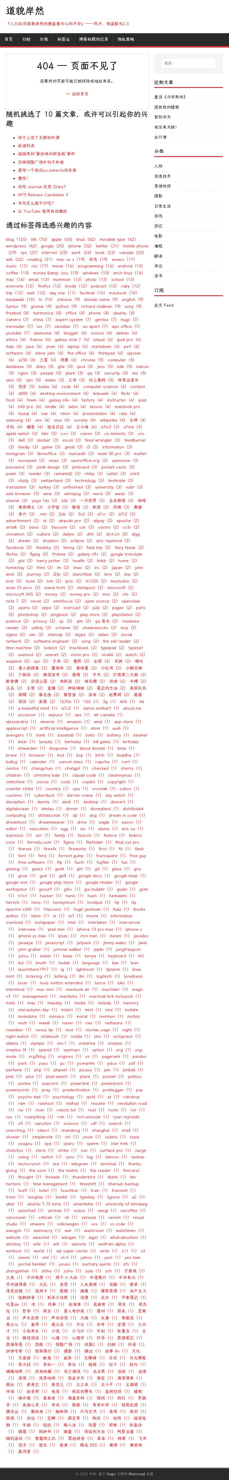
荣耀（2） (27, 694)
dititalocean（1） (54, 815)
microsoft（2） (121, 587)
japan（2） (122, 567)
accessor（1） (32, 714)
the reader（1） (106, 1170)
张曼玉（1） (128, 1331)
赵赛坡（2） (120, 694)
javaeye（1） (31, 942)
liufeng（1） (66, 976)
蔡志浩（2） (50, 694)
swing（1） (29, 1157)
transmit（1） (125, 1190)
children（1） (19, 775)
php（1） (43, 1070)
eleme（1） (109, 828)
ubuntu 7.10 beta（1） (49, 1204)
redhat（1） (77, 1103)
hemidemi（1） (123, 895)
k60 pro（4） (31, 406)
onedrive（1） (92, 1043)
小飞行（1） (83, 1331)
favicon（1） (90, 835)
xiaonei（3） (18, 500)
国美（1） (126, 1311)
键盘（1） (73, 1431)
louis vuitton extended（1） (66, 982)
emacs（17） (124, 259)
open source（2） (102, 601)
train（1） (100, 1190)
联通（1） (81, 1405)
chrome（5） (93, 360)
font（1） (27, 855)
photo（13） (98, 279)
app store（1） (129, 721)
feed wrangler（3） (104, 440)
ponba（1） (29, 1083)
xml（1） (50, 1257)
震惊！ (24, 178)
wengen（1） (74, 1237)
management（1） (40, 996)
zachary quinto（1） (102, 1264)
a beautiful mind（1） (39, 708)
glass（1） (122, 868)
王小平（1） (112, 1384)
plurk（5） (76, 373)
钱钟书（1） (50, 1431)
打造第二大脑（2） (131, 674)
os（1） (92, 1056)
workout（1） (19, 1251)
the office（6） (82, 353)
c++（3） (70, 433)
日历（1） (118, 1358)
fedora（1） (115, 835)
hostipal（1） (100, 902)
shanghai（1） (106, 1130)
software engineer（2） (57, 641)
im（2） (64, 567)
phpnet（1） (66, 1070)
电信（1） (60, 1391)
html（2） (46, 567)
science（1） (76, 1123)
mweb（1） (50, 1023)
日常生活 (162, 206)
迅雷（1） (97, 1425)
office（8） (76, 313)
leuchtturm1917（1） (38, 969)
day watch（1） (120, 795)
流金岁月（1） (81, 1378)
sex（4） (43, 420)
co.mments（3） (120, 433)
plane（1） (90, 1076)
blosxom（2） (65, 527)
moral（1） (87, 1016)
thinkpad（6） (112, 353)
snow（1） (93, 1137)
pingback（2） (65, 614)
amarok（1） (52, 721)
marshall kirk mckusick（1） (116, 996)
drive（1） (87, 822)
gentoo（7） (107, 319)
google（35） (54, 246)
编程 (158, 246)
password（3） (20, 467)
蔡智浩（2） (75, 694)
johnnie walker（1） (72, 949)
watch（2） (137, 654)
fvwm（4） (37, 400)
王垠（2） (36, 688)
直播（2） (56, 688)
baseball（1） (71, 735)
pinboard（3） (86, 467)
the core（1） (43, 1170)
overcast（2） (77, 607)
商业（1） (52, 1311)
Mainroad (137, 1474)
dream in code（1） (128, 815)
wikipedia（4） (114, 420)
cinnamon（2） (20, 534)
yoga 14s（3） (46, 500)
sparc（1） (74, 1143)
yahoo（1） (92, 1257)
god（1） (49, 875)
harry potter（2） (54, 560)
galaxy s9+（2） (93, 554)
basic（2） (39, 527)
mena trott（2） (60, 587)
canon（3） (91, 433)
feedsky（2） (49, 547)
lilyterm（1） (118, 969)
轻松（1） (52, 1425)
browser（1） (42, 755)
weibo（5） (56, 380)
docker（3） (49, 440)
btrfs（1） (105, 755)
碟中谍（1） (29, 1398)
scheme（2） (68, 627)
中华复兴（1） (132, 1277)
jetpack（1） (89, 942)
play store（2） (95, 614)
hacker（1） (52, 895)
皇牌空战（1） (118, 1391)
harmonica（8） (48, 313)
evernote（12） (21, 286)
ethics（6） (17, 339)
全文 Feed (164, 305)
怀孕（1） (106, 1338)
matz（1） (16, 1003)
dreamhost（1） (21, 822)
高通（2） (48, 701)
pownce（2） (19, 621)
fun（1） (129, 862)
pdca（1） (117, 1063)
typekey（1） (93, 1197)
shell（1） (131, 1130)
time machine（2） (24, 647)
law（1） (120, 962)
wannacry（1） (48, 1230)
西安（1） (139, 1411)
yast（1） (113, 1257)
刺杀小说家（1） (63, 1297)
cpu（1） (82, 788)
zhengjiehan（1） (23, 1271)
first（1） (108, 848)
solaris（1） (116, 1137)
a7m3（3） (111, 427)
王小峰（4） (87, 427)
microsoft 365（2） (25, 594)
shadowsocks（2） (101, 627)
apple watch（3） (23, 433)
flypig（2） (40, 554)
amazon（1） (79, 721)
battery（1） (119, 735)
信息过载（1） (19, 1291)
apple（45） (63, 239)
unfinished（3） (78, 487)
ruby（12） (132, 286)
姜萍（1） (40, 1324)
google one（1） (22, 882)
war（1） (74, 1230)
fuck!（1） (85, 862)
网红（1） (126, 1398)
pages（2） (123, 607)
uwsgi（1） (108, 1210)
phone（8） (100, 313)
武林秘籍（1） (48, 1371)
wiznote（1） (84, 1244)
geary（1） (43, 868)
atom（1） (101, 728)
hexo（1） (42, 902)
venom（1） (119, 1217)
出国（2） (103, 661)
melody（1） (110, 1003)
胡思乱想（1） (135, 1405)
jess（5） (106, 366)
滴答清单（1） (131, 1378)
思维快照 (162, 186)
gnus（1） (28, 875)
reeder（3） (40, 473)
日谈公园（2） (44, 681)
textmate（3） (122, 480)
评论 (158, 266)
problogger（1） (118, 1090)
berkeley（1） (78, 741)
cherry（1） (132, 768)
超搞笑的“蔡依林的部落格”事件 (46, 153)
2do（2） (68, 514)
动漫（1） (89, 1297)
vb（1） (72, 1217)
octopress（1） (128, 1036)
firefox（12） (51, 286)
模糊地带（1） (19, 1371)
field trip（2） (99, 547)
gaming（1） (18, 868)
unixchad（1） (32, 1210)
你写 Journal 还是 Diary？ (43, 186)
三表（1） (15, 1277)
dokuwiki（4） (106, 393)
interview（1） (32, 929)
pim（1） (112, 1070)
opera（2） (29, 607)
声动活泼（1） (65, 1318)
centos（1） (18, 768)
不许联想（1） (40, 1277)
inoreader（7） (20, 326)
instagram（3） (21, 453)
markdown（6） (107, 346)
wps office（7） (127, 326)
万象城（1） (135, 1271)
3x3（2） (87, 514)
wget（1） (99, 1237)
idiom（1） (41, 915)
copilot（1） (94, 781)
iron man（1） (94, 936)
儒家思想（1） (114, 1291)
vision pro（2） (85, 654)
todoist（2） (56, 647)
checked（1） (105, 768)
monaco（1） (62, 1016)
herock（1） (18, 902)
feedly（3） (29, 447)
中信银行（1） (103, 1277)
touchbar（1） (75, 1190)
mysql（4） (29, 413)
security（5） (117, 373)
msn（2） (112, 594)
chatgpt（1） (78, 768)
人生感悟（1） (94, 1284)
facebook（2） (20, 547)
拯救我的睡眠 (166, 107)
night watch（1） (22, 1036)
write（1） (110, 1251)
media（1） (85, 1003)
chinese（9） (70, 299)
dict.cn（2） (118, 534)
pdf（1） (137, 1063)
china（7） (43, 319)
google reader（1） (105, 882)
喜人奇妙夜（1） (79, 1311)
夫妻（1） (110, 1318)
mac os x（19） (72, 259)
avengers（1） (20, 735)
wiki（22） (16, 259)
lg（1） (68, 969)
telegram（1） (85, 1163)
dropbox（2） (56, 540)
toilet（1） (49, 1190)
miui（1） (114, 1009)
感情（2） (81, 674)
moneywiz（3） (32, 460)
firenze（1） (30, 848)
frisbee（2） (64, 554)
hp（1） (122, 902)
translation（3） (21, 487)
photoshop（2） (33, 614)
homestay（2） (20, 567)
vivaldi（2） (113, 654)
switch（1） (52, 1157)
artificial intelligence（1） (64, 728)
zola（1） (94, 1271)
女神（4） (138, 420)
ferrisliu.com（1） (44, 842)
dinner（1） (77, 808)
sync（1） (75, 1157)
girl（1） (85, 868)
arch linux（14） (129, 273)
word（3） (103, 493)
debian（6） (128, 333)
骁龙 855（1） (94, 1445)
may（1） (36, 1003)
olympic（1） (42, 1043)
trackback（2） (84, 647)
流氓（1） (27, 1378)
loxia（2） (35, 581)
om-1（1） (67, 1043)
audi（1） (121, 728)
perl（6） (133, 346)
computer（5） (122, 360)
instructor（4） (122, 400)
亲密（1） (69, 1284)
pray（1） (51, 1090)
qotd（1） (96, 1096)
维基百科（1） (81, 1398)
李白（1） (77, 1364)
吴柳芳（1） (104, 1304)
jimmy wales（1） (120, 942)
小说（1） (60, 1331)
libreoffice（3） (52, 453)
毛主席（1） (104, 1371)
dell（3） (26, 440)
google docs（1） (95, 875)
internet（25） (56, 252)
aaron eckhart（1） (102, 708)
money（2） (56, 594)
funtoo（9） (17, 306)
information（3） (118, 447)
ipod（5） (86, 366)
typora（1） (118, 1197)
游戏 (158, 216)
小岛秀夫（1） (36, 1331)
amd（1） (103, 721)
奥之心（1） (17, 1324)
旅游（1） (73, 1358)
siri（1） (73, 1137)
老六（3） (27, 514)
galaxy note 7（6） (73, 339)
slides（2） (109, 634)
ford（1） (47, 855)
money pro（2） (85, 594)
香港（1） (68, 1445)
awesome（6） (48, 333)
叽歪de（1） (18, 1304)
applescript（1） (22, 728)
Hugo (111, 1474)
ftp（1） (65, 862)
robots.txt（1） (71, 1110)
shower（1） (18, 1137)
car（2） (88, 527)
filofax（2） (17, 554)
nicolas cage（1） (103, 1029)
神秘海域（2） (81, 688)
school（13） (124, 279)
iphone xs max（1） (37, 936)
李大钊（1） (29, 1364)
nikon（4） (70, 413)
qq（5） (95, 373)
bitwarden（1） (33, 748)
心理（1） (60, 1338)
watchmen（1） (131, 1230)
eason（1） (133, 822)
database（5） (20, 366)
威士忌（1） (63, 1324)
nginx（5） (28, 373)
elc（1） (88, 828)
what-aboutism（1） (129, 1237)
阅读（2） (27, 701)
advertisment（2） (24, 520)
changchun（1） (47, 768)
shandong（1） (76, 1130)
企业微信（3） (122, 500)
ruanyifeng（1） (40, 1116)
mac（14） (16, 279)
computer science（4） (106, 386)
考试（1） (60, 1405)
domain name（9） (102, 299)
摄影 (158, 196)
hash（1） (98, 895)
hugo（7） (131, 319)
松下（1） (118, 1364)
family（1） (65, 835)
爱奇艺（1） (38, 1384)
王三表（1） (87, 1384)
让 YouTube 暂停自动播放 (42, 211)
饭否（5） (27, 386)
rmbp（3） (95, 473)
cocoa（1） (48, 781)
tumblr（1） (66, 1197)
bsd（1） (66, 755)
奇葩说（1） (133, 1318)
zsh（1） (114, 1271)
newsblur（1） (20, 1029)
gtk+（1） (73, 889)
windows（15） (97, 273)
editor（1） (17, 828)
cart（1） (131, 761)
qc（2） (67, 621)
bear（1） (28, 741)
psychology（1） (69, 1096)
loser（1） (28, 982)
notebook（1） (55, 1036)
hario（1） (76, 895)
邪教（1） (118, 1425)
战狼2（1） (95, 1344)
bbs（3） (50, 433)
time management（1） (55, 1184)
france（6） (41, 339)
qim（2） (85, 621)
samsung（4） (20, 420)
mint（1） (94, 1009)
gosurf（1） (50, 889)
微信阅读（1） (36, 1338)
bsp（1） (85, 755)
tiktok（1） (118, 1177)
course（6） (103, 333)
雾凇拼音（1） (81, 1438)
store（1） (45, 1150)
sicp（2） (129, 627)
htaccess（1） (58, 909)
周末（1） (127, 1304)
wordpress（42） (22, 246)
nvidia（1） (82, 1036)
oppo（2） (52, 607)
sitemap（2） (60, 634)
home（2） (129, 560)
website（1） (18, 1237)
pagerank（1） (116, 1056)
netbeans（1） (119, 1023)
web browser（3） (24, 493)
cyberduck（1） (49, 795)
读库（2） (97, 694)
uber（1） (16, 1204)
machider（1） (116, 989)
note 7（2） (17, 601)
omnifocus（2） (68, 601)
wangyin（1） (19, 1230)
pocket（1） (114, 1076)
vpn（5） (35, 380)
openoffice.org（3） (90, 460)
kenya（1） (96, 956)
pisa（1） (35, 1076)
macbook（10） (124, 293)
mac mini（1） (50, 989)
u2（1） (139, 1197)
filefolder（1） (100, 842)
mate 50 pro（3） (115, 453)
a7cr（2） (107, 514)
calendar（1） (43, 761)
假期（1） (69, 1291)
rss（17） (41, 266)
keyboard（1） (122, 956)
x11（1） (130, 1251)
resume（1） (103, 1103)
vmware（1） (42, 1224)
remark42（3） (68, 473)
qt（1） (114, 1096)
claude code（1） (89, 775)
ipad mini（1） (61, 929)
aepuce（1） (60, 714)
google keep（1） (131, 875)
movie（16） (64, 266)
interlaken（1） (103, 922)
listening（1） (39, 976)
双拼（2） (123, 661)
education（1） (44, 828)
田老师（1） (38, 1391)
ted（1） (61, 1163)
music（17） (18, 266)
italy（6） (15, 346)
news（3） (59, 460)
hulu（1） (122, 909)
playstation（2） (127, 614)
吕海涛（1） (80, 1304)
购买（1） (102, 1418)
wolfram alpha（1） (117, 1244)
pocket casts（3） (119, 467)
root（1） (97, 1110)
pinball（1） (134, 1070)
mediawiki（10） (21, 299)
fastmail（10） (94, 293)
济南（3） (122, 507)
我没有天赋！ (166, 127)
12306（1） (70, 701)
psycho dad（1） (34, 1096)
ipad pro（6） (130, 339)
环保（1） (15, 1391)
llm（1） (87, 976)
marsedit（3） (82, 453)
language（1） (96, 962)
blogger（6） (76, 333)
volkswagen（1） (73, 1224)
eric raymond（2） (114, 540)
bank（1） (46, 735)
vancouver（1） (21, 1217)
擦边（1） (93, 1351)
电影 (158, 236)
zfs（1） (131, 1264)
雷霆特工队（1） (50, 1438)
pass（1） (49, 1063)
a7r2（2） (128, 514)
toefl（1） (28, 1190)
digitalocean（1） (23, 808)
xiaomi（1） (29, 1257)
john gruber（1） (35, 949)
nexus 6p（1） (49, 1029)
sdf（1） (99, 1123)
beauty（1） (51, 741)
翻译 (158, 256)
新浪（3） (102, 507)
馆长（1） (48, 1445)
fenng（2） (74, 547)
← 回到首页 (77, 94)
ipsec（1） (68, 936)
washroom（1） (99, 1230)
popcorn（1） (55, 1083)
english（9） (134, 299)
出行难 (160, 137)
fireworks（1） (83, 848)
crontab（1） (105, 788)
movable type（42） (119, 239)
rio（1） (26, 1110)
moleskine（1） (33, 1016)
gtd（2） (26, 560)
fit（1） (126, 848)
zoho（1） (74, 1271)
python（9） (68, 306)
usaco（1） (85, 1210)
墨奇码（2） (63, 668)
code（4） (71, 386)
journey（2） (39, 574)
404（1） (129, 701)
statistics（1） (20, 1150)
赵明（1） (122, 1418)
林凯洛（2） (71, 681)
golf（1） (68, 875)
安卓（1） (106, 1324)
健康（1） (89, 1291)
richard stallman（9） (102, 306)
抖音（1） (137, 1344)
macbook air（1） (83, 989)
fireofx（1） (55, 848)
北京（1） (110, 1297)
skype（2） (86, 634)
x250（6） (28, 360)
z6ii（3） (69, 500)
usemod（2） (31, 654)
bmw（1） (127, 748)
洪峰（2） (118, 681)
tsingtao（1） (41, 1197)
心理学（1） (83, 1338)
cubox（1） (131, 788)
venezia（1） (94, 1217)
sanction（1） (48, 1123)
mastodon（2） (125, 581)
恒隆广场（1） (69, 1344)
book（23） (106, 252)
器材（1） (106, 1311)
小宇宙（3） (58, 507)
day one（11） (63, 293)
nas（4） (50, 413)
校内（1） (138, 1364)
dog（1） (98, 815)
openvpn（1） (77, 1049)
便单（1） (139, 1284)
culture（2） (49, 534)
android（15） (132, 266)
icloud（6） (104, 339)
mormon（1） (113, 1016)
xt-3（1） (70, 1257)
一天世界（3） (93, 500)
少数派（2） (29, 674)
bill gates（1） (107, 741)
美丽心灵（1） (36, 1405)
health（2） (84, 560)
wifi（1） (61, 1244)
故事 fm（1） (117, 1351)
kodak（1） (70, 962)
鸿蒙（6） (69, 360)
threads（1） (58, 1177)
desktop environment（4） (65, 393)
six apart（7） (96, 326)
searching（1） (21, 1130)
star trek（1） (125, 1143)
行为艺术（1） (94, 1411)
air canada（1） (110, 714)
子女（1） (85, 1324)
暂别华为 (162, 117)
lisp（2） (132, 574)
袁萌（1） (118, 1411)
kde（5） (126, 366)
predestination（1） (82, 1090)
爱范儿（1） (63, 1384)
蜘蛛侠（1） (67, 1411)
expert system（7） (74, 319)
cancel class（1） (76, 761)
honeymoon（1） (69, 902)
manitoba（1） (74, 996)
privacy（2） (45, 621)
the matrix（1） (73, 1170)
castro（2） (109, 527)
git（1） (102, 868)
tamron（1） (117, 1157)
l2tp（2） (62, 574)
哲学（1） (31, 1311)
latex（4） (79, 406)
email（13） (40, 279)
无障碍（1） (95, 1358)
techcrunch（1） (34, 1163)
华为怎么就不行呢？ (36, 203)
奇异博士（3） (32, 507)
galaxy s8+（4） (64, 400)
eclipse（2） (83, 540)
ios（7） (45, 326)
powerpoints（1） (23, 1090)
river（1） (45, 1110)
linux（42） (87, 239)
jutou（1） (28, 956)
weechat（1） (46, 1237)
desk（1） (72, 801)
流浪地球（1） (52, 1378)
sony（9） (134, 306)
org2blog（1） (42, 1056)
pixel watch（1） (62, 1076)
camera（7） (18, 319)
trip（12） (16, 293)
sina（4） (63, 420)
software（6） (20, 353)
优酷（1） (118, 1284)
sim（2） (37, 634)
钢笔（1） (27, 1431)
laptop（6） (79, 346)
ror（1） (139, 1110)
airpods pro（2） (75, 520)
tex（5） (140, 373)
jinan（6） (56, 346)
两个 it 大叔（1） (71, 1277)
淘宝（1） (106, 1378)
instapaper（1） (50, 922)
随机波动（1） (19, 1438)
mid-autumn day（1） (39, 1009)
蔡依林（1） (42, 1411)
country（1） (58, 788)
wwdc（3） (125, 493)
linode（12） (77, 286)
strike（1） (68, 1150)
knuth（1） (46, 962)
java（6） (35, 346)
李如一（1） (54, 1364)
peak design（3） (54, 467)
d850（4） (28, 393)
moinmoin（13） (68, 279)
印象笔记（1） (135, 1297)
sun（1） (89, 1150)
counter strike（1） (25, 788)
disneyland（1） (105, 808)
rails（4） (128, 413)
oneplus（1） (120, 1043)
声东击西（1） (36, 1318)
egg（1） (70, 828)
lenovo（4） (101, 406)
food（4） (15, 400)
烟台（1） (15, 1384)
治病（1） (127, 1371)
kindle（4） (56, 406)
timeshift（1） (93, 1184)
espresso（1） (20, 835)
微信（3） (81, 507)
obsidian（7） (68, 326)
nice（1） (74, 1029)
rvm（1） (66, 1116)
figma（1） (74, 842)
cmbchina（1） (20, 781)
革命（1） (106, 1438)
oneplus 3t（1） (21, 1049)
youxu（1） (70, 1264)
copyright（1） (121, 781)
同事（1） (57, 1304)
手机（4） (15, 427)
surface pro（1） (117, 1150)
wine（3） (53, 493)
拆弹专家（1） (19, 1351)
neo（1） (94, 1023)
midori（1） (72, 1009)
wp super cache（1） (77, 1251)
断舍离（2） (17, 681)
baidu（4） (49, 386)
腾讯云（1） (17, 1411)
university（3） (109, 487)
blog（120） (18, 239)
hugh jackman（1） (93, 909)
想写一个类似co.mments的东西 (47, 170)
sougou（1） (30, 1143)
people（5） (52, 373)
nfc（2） (131, 594)
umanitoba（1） (88, 1204)
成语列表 (26, 145)
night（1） (132, 1029)
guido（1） (127, 889)
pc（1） (68, 1063)
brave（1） (17, 755)
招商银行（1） (48, 1351)
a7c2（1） (71, 708)
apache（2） (129, 520)
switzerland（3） (57, 480)
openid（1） (50, 1049)
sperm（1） (98, 1143)
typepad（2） (114, 647)
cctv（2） (132, 527)
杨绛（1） (97, 1364)
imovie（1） (97, 915)
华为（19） (99, 259)
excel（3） (73, 440)
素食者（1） (54, 1398)
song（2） (91, 641)
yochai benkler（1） (37, 1264)
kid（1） (26, 962)
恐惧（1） (44, 1344)
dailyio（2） (74, 534)
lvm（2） (55, 581)
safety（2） (42, 627)
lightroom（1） (90, 969)
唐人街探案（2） (34, 668)
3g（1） (110, 701)
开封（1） (106, 1331)
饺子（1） (27, 1445)
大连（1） (89, 1318)
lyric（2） (74, 581)
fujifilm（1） (108, 862)
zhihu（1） (51, 1271)
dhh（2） (96, 534)
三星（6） (49, 360)
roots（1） (118, 1110)
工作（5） (77, 380)
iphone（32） (81, 246)
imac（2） (83, 567)
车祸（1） (31, 1425)
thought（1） (31, 1177)
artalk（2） (17, 527)
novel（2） (41, 601)
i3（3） (94, 447)
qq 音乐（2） (107, 621)
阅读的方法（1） (100, 1431)
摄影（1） (73, 1351)
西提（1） (15, 1418)
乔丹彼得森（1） (22, 1284)
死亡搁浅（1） (77, 1371)
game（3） (52, 447)
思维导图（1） (19, 1344)
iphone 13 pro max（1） (100, 929)
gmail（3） (75, 447)
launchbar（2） (88, 574)
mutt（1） (28, 1023)
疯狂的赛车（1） (87, 1391)
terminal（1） (113, 1163)
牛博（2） (139, 681)
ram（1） (27, 1103)
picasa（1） (91, 1070)
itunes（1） (121, 936)
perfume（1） (19, 1070)
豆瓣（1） (56, 1418)
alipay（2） (104, 520)
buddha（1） (129, 755)
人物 (158, 166)
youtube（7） (19, 333)
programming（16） (97, 266)
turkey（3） (50, 487)
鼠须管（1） (29, 1451)
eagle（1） (109, 822)
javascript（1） (60, 942)
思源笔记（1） (131, 1338)
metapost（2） (91, 587)
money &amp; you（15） (57, 273)
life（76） (40, 239)
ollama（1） (17, 1043)
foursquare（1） (112, 855)
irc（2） (102, 567)
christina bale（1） (52, 775)
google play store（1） (62, 882)
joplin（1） (104, 949)
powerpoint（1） (117, 1083)
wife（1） (42, 1244)
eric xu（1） (134, 828)
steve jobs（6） (50, 353)
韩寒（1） (127, 1438)
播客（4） (36, 427)
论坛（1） (36, 1418)
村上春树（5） (102, 380)
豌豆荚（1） (79, 1418)
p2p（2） (102, 607)
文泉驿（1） (29, 1358)
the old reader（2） (122, 641)
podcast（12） (105, 286)
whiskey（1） (19, 1244)
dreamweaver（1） (57, 822)
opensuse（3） (126, 460)
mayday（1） (60, 1003)
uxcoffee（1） (134, 1210)
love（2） (15, 581)
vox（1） (100, 1224)
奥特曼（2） (87, 668)
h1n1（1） (28, 895)
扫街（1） (116, 1344)
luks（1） (126, 982)
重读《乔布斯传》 (171, 97)
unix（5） (15, 380)
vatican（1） (50, 1217)
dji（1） (80, 815)
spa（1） (53, 1143)
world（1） (44, 1251)
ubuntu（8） (125, 313)
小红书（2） (112, 668)
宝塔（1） (126, 1324)
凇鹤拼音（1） (32, 1297)
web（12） (37, 293)
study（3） (28, 480)
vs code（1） (123, 1224)
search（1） (121, 1123)
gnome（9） (42, 306)
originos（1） (71, 1056)
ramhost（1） (51, 1103)
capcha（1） (107, 761)
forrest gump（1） (76, 855)
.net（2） (48, 514)
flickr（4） (131, 393)
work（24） (83, 252)
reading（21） (41, 259)
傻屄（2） (82, 661)
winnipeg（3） (78, 493)
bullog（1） (17, 761)
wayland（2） (19, 661)
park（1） (28, 1063)
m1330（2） (97, 581)
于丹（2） (62, 661)
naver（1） (73, 1023)
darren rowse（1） (85, 795)
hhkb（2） (107, 560)
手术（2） (102, 674)
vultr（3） (135, 487)
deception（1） (21, 801)
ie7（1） (77, 915)
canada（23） (133, 252)
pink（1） (15, 1076)
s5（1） (25, 1123)
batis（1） (96, 735)
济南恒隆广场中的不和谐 (41, 162)
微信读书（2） (56, 674)
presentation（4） (100, 413)
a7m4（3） (134, 427)
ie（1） (60, 915)
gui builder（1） (99, 889)
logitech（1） (110, 976)
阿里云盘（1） (131, 1431)
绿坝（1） (106, 1398)
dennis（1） (49, 801)
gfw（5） (66, 366)
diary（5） (46, 366)
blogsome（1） (63, 748)
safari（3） (118, 473)
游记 (158, 226)
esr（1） (44, 835)
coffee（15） (19, 273)
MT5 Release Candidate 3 (43, 194)
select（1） (48, 1130)
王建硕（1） (137, 1384)
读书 (158, 276)
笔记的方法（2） (112, 688)
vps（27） (30, 252)
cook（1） (71, 781)
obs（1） (103, 1036)
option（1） (103, 1049)
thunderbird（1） (89, 1177)
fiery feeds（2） (130, 547)
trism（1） (16, 1197)
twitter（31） (108, 246)
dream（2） (29, 540)
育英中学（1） (106, 1405)
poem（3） (16, 473)
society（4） (86, 420)
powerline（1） (85, 1083)
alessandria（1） (22, 721)
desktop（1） (96, 801)
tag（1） (95, 1157)
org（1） (125, 1049)
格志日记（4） (61, 427)
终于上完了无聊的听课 (39, 137)
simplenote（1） (48, 1137)
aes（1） (83, 714)
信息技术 (162, 176)
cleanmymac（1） (125, 775)
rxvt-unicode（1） (94, 1116)
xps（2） (42, 661)
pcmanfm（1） (91, 1063)
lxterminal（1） (20, 989)
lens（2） (113, 574)
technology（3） (91, 480)
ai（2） (50, 520)
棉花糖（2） (96, 681)
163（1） (92, 701)
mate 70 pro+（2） (24, 587)
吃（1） (38, 1304)
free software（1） (36, 862)
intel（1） (77, 922)
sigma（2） (17, 634)
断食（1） (52, 1358)
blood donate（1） (98, 748)
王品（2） (15, 688)
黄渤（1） (118, 1445)
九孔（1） (48, 1284)
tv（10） (47, 299)
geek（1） (65, 868)
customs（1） (19, 795)
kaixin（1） (51, 956)
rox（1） (14, 1116)
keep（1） (73, 956)
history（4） (94, 400)
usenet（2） (57, 654)
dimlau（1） (52, 808)
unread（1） (60, 1210)
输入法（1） (75, 1425)
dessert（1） (123, 801)
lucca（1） (105, 982)
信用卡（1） (46, 1291)
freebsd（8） (19, 313)
